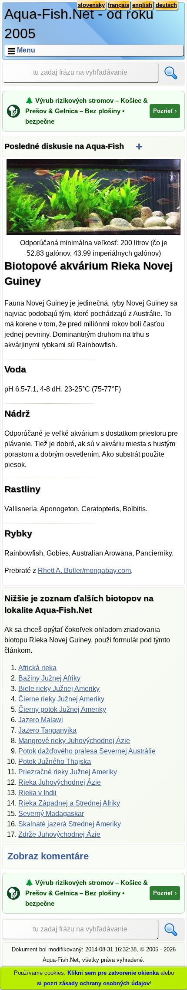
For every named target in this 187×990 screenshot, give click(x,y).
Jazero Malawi (40, 720)
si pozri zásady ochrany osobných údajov (93, 983)
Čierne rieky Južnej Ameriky (61, 699)
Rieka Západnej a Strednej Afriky (69, 803)
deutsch (166, 5)
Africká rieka (37, 667)
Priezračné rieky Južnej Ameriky (67, 772)
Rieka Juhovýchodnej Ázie (59, 782)
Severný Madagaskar (51, 813)
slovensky (91, 5)
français (118, 5)
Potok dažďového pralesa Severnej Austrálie (87, 751)
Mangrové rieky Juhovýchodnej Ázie (74, 740)
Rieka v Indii (37, 792)
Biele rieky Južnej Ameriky (59, 688)
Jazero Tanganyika (47, 730)
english (142, 5)
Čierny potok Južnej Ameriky (62, 709)
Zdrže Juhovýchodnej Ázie (59, 834)
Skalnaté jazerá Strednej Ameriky (69, 824)
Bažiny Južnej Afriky (49, 678)
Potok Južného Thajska (54, 761)
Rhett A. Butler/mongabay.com (84, 570)
